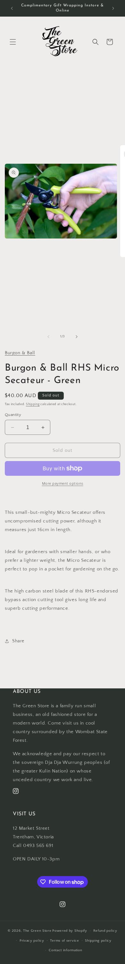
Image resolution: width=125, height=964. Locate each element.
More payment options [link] (62, 484)
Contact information (65, 950)
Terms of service (64, 941)
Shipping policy (98, 941)
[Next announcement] (113, 8)
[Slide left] (48, 337)
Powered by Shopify (69, 931)
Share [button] (18, 641)
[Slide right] (77, 337)
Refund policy (105, 931)
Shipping (33, 404)
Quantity (13, 414)
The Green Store (37, 931)
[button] (13, 42)
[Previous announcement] (12, 8)
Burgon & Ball (20, 353)
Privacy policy (32, 941)
